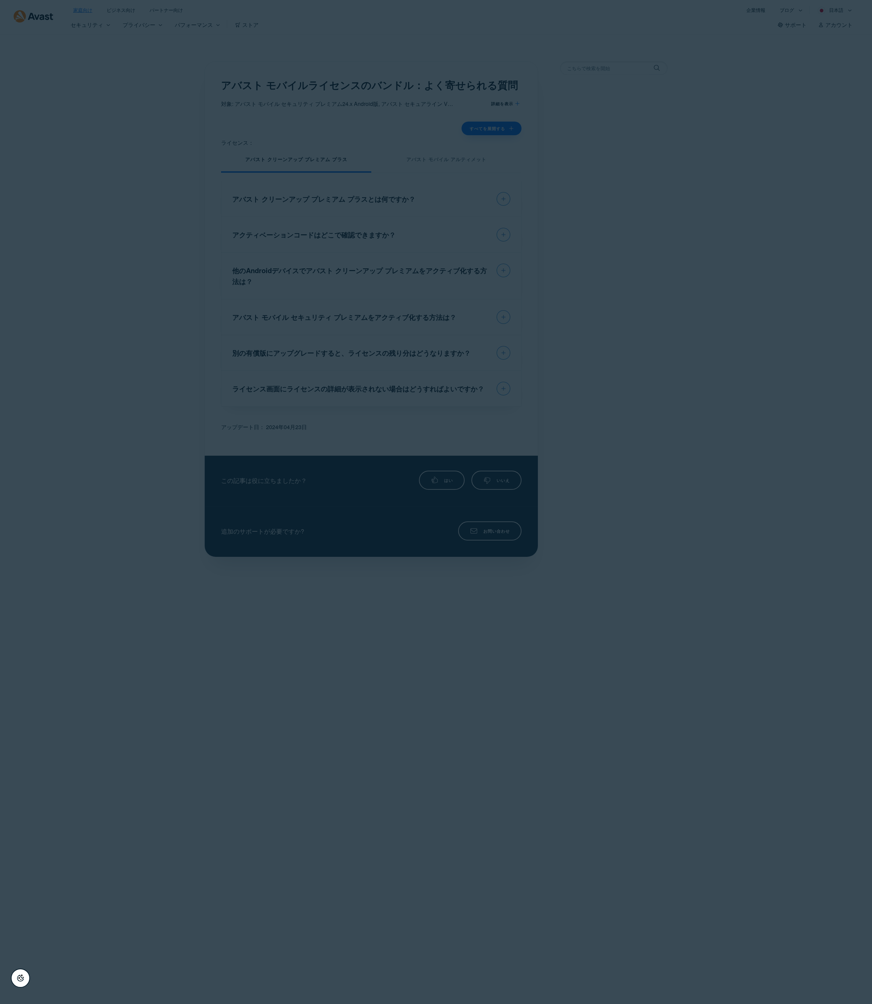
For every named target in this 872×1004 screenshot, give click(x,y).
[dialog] (436, 502)
